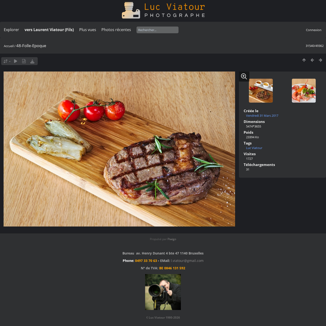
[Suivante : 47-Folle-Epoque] (320, 60)
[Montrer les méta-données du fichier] (24, 61)
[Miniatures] (304, 60)
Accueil (9, 46)
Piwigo (172, 239)
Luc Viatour (254, 148)
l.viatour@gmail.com (187, 260)
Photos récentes (116, 29)
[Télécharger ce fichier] (32, 61)
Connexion (313, 30)
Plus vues (87, 29)
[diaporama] (15, 61)
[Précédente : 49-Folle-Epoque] (312, 60)
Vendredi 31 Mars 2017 (262, 115)
